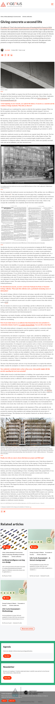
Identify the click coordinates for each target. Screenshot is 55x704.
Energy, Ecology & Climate (37, 552)
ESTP (6, 302)
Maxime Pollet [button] (8, 576)
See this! (7, 656)
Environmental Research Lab (8, 100)
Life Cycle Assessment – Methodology (11, 610)
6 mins (7, 547)
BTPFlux (49, 390)
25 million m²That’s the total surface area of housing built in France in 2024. (26, 27)
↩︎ (30, 507)
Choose (4, 700)
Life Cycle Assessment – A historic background (40, 559)
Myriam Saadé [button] (35, 576)
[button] (2, 50)
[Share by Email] (2, 55)
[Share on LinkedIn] (11, 55)
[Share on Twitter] (8, 55)
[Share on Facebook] (5, 55)
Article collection (27, 16)
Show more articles (27, 629)
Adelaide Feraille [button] (44, 576)
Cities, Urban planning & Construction (11, 16)
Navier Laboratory (42, 98)
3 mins (7, 598)
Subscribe (7, 678)
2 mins (35, 547)
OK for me (11, 700)
